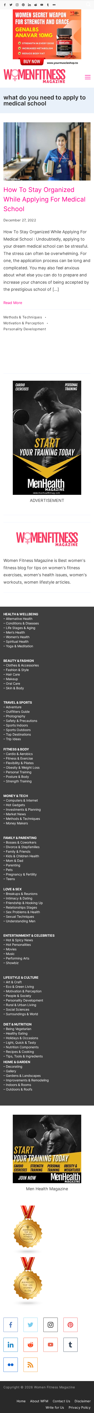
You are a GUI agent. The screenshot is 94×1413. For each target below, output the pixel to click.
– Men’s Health (14, 632)
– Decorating (12, 1066)
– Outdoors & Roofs (17, 1089)
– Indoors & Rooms (17, 1085)
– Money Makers (15, 823)
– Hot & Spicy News (18, 940)
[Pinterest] (23, 4)
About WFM (39, 1401)
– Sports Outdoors (17, 730)
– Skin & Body (13, 688)
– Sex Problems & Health (21, 912)
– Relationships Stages (20, 907)
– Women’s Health (16, 637)
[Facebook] (4, 4)
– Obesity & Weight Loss (21, 767)
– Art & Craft (12, 982)
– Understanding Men (19, 921)
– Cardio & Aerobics (18, 754)
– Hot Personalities (17, 944)
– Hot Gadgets (14, 805)
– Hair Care (11, 674)
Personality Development (24, 329)
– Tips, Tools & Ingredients (23, 1056)
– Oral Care (11, 683)
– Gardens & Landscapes (22, 1075)
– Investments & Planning (22, 809)
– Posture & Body (16, 777)
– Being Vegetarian (17, 1029)
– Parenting (11, 865)
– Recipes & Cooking (18, 1052)
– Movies (9, 949)
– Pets (8, 870)
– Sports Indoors (15, 725)
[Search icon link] (87, 5)
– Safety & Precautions (20, 721)
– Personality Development (23, 1000)
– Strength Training (17, 781)
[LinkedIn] (29, 4)
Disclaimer (83, 1401)
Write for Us (55, 1407)
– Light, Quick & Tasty (19, 1042)
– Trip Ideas (12, 739)
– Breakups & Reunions (20, 894)
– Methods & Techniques (21, 819)
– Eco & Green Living (18, 986)
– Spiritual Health (16, 641)
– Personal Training (17, 772)
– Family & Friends (16, 851)
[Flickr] (54, 4)
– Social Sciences (16, 1009)
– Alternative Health (17, 619)
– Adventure (12, 707)
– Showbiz (11, 963)
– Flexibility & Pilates (18, 763)
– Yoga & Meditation (18, 646)
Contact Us (61, 1401)
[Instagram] (17, 4)
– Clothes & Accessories (21, 665)
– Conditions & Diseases (21, 623)
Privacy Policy (80, 1407)
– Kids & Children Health (21, 856)
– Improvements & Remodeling (26, 1080)
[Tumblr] (48, 4)
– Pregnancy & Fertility (20, 874)
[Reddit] (35, 4)
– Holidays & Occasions (20, 1038)
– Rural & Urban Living (19, 1005)
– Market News (14, 814)
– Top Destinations (17, 734)
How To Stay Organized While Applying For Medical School (44, 199)
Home (21, 1401)
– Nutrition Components (21, 1047)
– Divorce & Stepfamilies (21, 847)
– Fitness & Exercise (18, 758)
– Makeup (10, 679)
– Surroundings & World (20, 1014)
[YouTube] (41, 4)
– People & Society (17, 996)
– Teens (9, 879)
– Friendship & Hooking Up (23, 903)
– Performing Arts (16, 958)
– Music (9, 954)
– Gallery (9, 1071)
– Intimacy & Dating (17, 898)
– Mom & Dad (13, 860)
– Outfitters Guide (16, 711)
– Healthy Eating (15, 1033)
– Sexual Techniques (18, 916)
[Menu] (88, 77)
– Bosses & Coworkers (19, 842)
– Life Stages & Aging (19, 628)
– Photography (14, 716)
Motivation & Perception (24, 323)
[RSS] (31, 1365)
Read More (12, 302)
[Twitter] (11, 4)
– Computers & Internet (20, 800)
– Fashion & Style (16, 670)
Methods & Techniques (23, 317)
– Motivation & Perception (22, 991)
